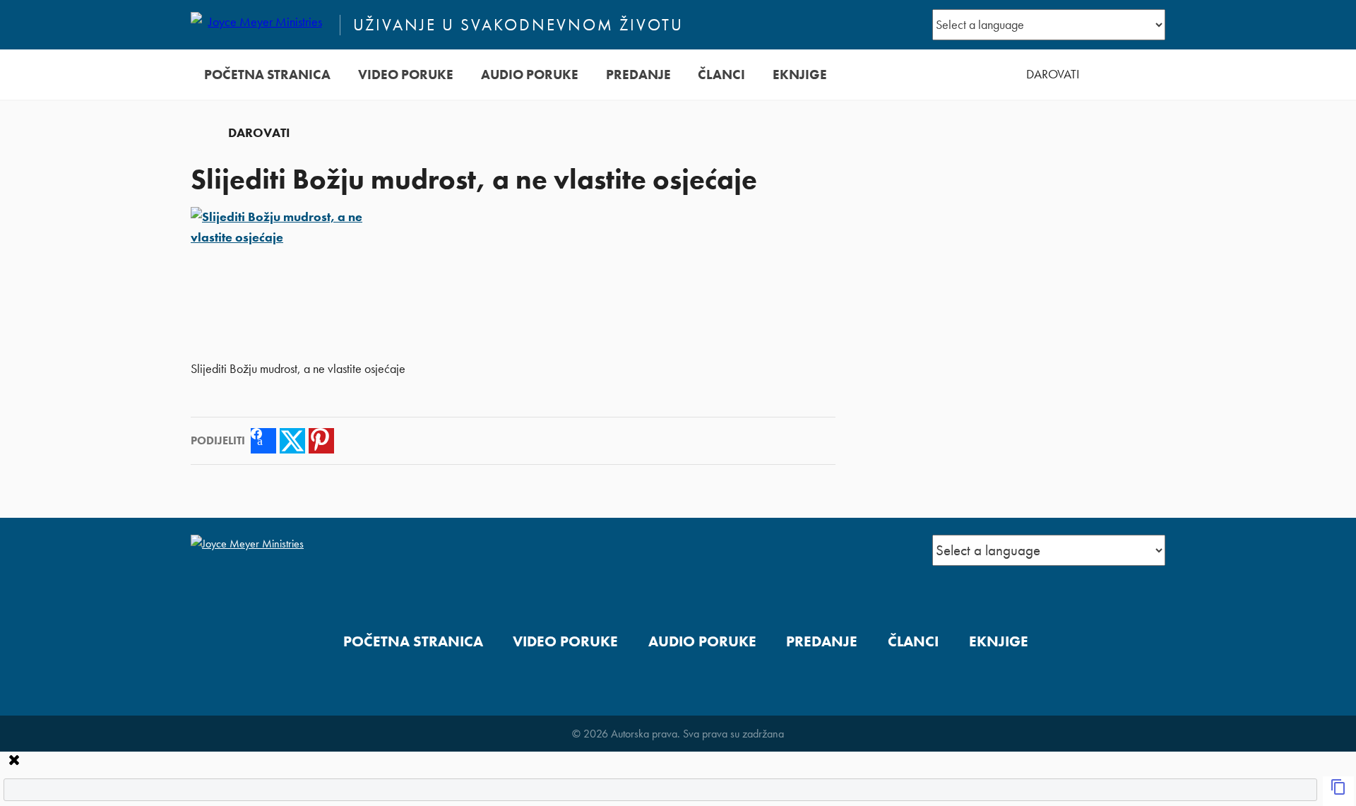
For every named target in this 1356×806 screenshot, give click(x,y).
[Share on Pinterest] (321, 441)
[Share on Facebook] (263, 441)
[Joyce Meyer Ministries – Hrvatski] (259, 24)
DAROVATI (1052, 74)
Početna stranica (267, 74)
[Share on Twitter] (292, 441)
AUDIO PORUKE (529, 74)
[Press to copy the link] (1338, 791)
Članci (721, 74)
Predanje (638, 74)
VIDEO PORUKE (405, 74)
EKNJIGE (800, 74)
